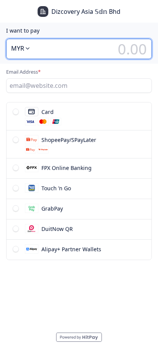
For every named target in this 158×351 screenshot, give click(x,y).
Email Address (23, 71)
